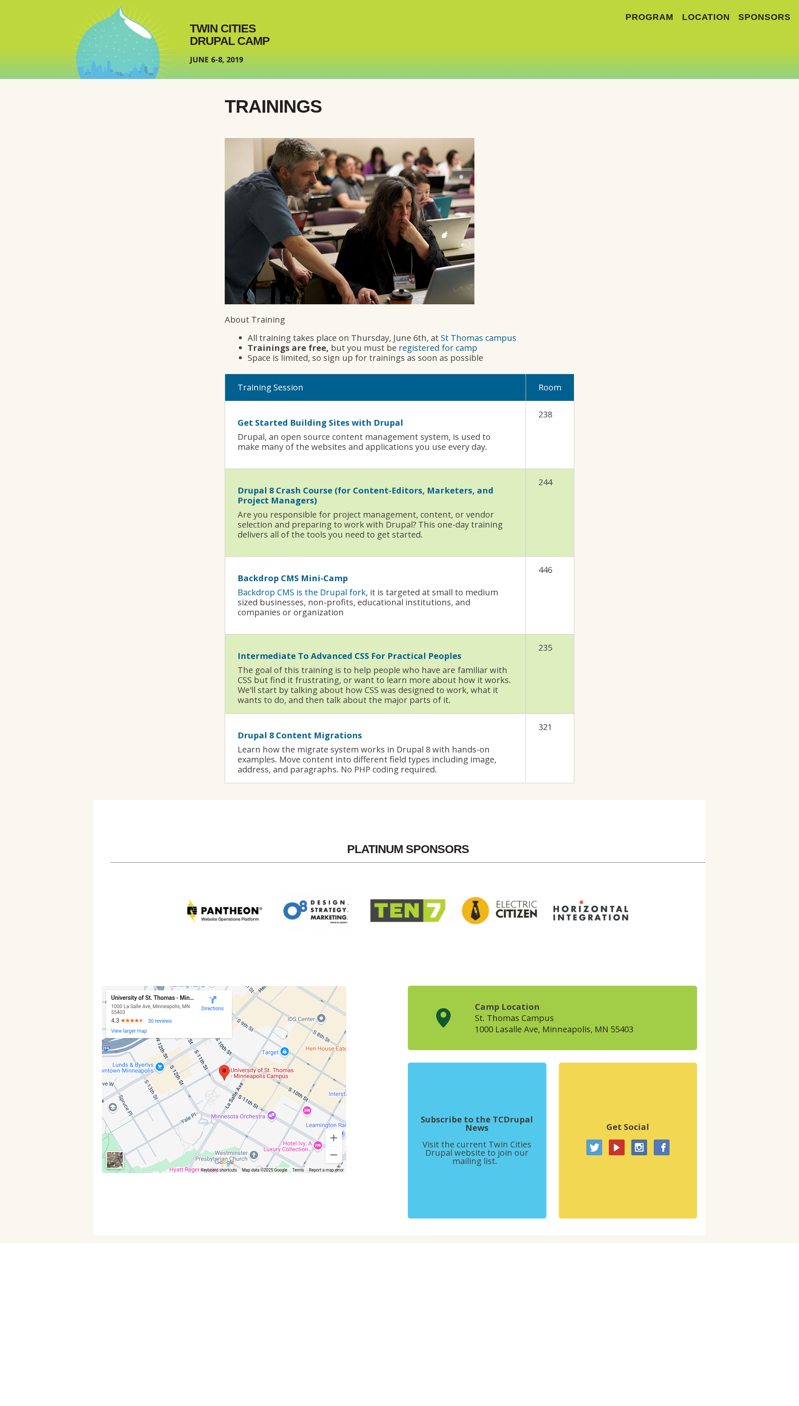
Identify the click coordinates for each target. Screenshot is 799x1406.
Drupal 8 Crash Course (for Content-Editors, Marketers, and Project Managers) (366, 495)
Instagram (639, 1147)
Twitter (594, 1147)
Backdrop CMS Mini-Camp (293, 578)
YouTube (617, 1147)
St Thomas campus (478, 337)
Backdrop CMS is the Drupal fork (302, 592)
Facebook (662, 1147)
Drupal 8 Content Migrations (300, 735)
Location (706, 17)
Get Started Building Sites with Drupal (320, 422)
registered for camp (438, 347)
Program (649, 17)
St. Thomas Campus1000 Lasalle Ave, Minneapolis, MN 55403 (554, 1023)
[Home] (122, 39)
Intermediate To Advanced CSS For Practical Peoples (350, 655)
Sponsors (764, 17)
